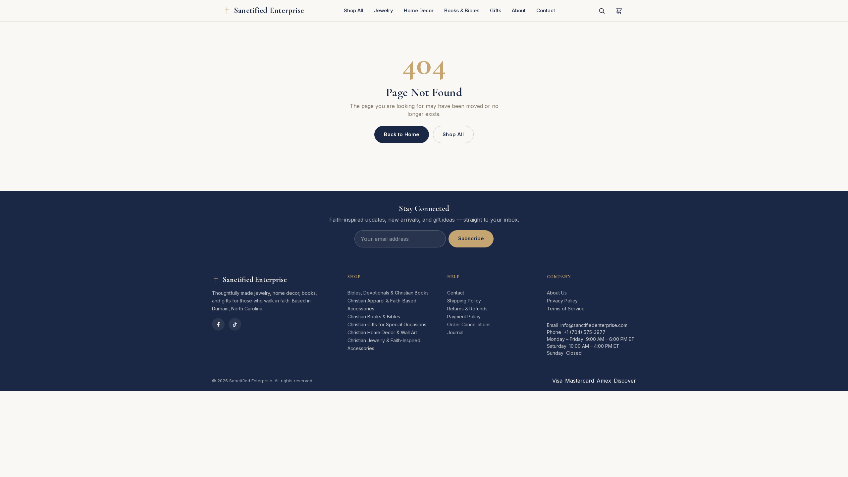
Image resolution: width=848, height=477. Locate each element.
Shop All (353, 10)
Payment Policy (464, 316)
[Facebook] (218, 324)
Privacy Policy (562, 300)
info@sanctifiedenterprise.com (593, 325)
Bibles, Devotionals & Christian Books (388, 292)
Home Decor (419, 10)
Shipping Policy (464, 300)
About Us (557, 292)
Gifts (495, 10)
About (519, 10)
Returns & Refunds (467, 308)
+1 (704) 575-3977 (585, 332)
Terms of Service (566, 308)
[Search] (601, 10)
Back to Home (401, 134)
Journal (455, 332)
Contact (545, 10)
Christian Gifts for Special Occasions (386, 324)
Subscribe (471, 238)
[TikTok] (235, 324)
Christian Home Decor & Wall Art (382, 332)
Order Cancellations (469, 324)
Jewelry (383, 10)
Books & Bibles (461, 10)
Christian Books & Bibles (373, 316)
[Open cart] (618, 10)
